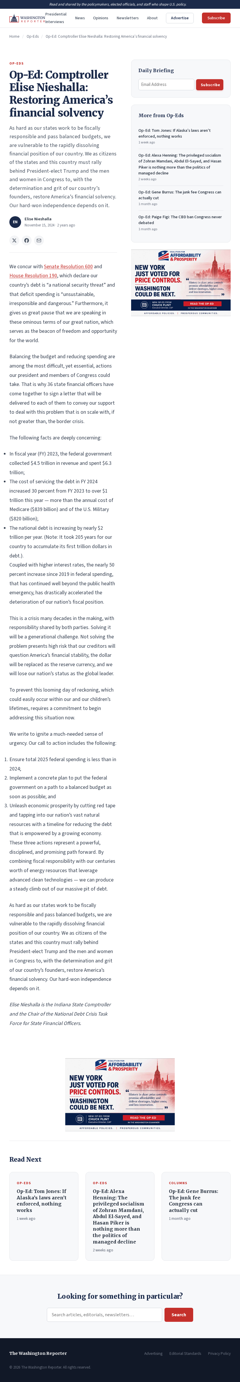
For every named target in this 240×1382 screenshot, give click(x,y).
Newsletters (127, 18)
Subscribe (216, 18)
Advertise (180, 18)
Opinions (100, 18)
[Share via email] (39, 240)
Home (14, 36)
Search (179, 1315)
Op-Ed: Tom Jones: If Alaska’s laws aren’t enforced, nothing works (174, 136)
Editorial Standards (185, 1353)
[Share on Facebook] (27, 240)
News (80, 18)
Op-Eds (33, 36)
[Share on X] (14, 240)
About (152, 18)
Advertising (153, 1353)
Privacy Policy (219, 1353)
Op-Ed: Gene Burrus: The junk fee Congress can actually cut (179, 198)
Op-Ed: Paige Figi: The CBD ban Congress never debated (180, 223)
